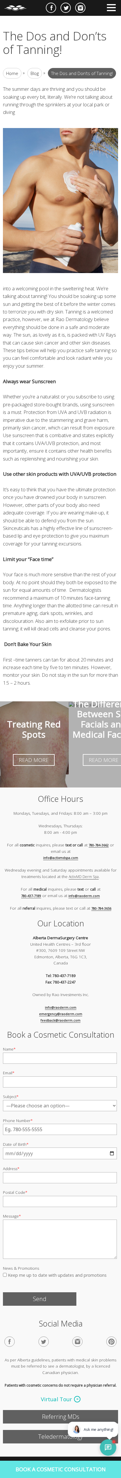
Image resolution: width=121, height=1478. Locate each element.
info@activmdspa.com (60, 857)
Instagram (80, 8)
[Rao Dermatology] (18, 5)
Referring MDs (60, 1417)
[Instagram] (77, 1341)
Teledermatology (60, 1437)
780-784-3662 (99, 845)
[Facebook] (9, 1341)
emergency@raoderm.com (60, 1014)
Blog (35, 73)
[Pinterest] (111, 1341)
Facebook (51, 8)
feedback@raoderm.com (60, 1020)
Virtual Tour (56, 1399)
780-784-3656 (101, 908)
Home (12, 73)
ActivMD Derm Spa (84, 876)
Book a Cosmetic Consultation (61, 1469)
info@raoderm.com (84, 896)
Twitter (65, 8)
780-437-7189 (31, 896)
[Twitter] (43, 1341)
